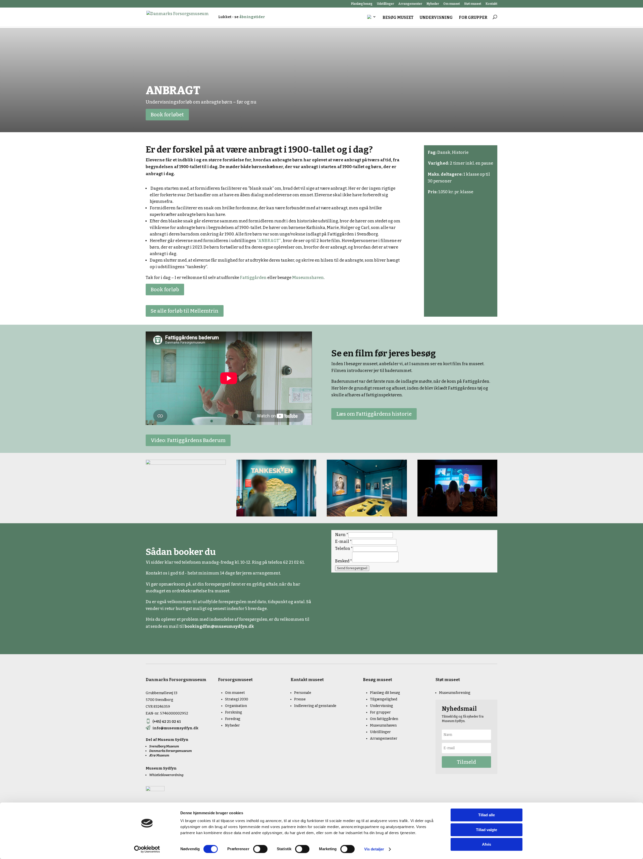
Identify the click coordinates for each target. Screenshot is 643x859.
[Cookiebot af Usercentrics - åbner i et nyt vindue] (147, 849)
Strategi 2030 (236, 699)
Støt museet (472, 4)
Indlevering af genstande (315, 706)
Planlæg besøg (361, 4)
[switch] (260, 849)
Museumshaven (308, 277)
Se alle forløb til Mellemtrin (185, 311)
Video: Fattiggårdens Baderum (188, 440)
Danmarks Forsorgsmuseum (170, 751)
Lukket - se (241, 17)
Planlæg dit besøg (385, 693)
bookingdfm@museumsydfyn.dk (219, 626)
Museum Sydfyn (172, 739)
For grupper (473, 18)
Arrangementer (410, 4)
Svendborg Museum (164, 746)
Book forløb (165, 290)
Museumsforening (454, 693)
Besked (343, 561)
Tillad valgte (486, 830)
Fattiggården (253, 277)
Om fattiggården (384, 719)
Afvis (486, 844)
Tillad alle (486, 815)
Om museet (451, 4)
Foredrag (232, 719)
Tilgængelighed (383, 699)
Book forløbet (167, 115)
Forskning (233, 712)
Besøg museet (398, 18)
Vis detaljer (374, 849)
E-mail (343, 541)
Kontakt (491, 4)
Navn (341, 534)
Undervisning (436, 18)
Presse (300, 699)
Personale (302, 693)
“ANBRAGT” (269, 240)
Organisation (236, 706)
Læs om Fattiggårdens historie (374, 414)
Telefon (344, 548)
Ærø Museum (159, 755)
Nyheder (432, 4)
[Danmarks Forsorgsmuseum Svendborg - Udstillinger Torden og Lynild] (186, 463)
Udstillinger (385, 4)
